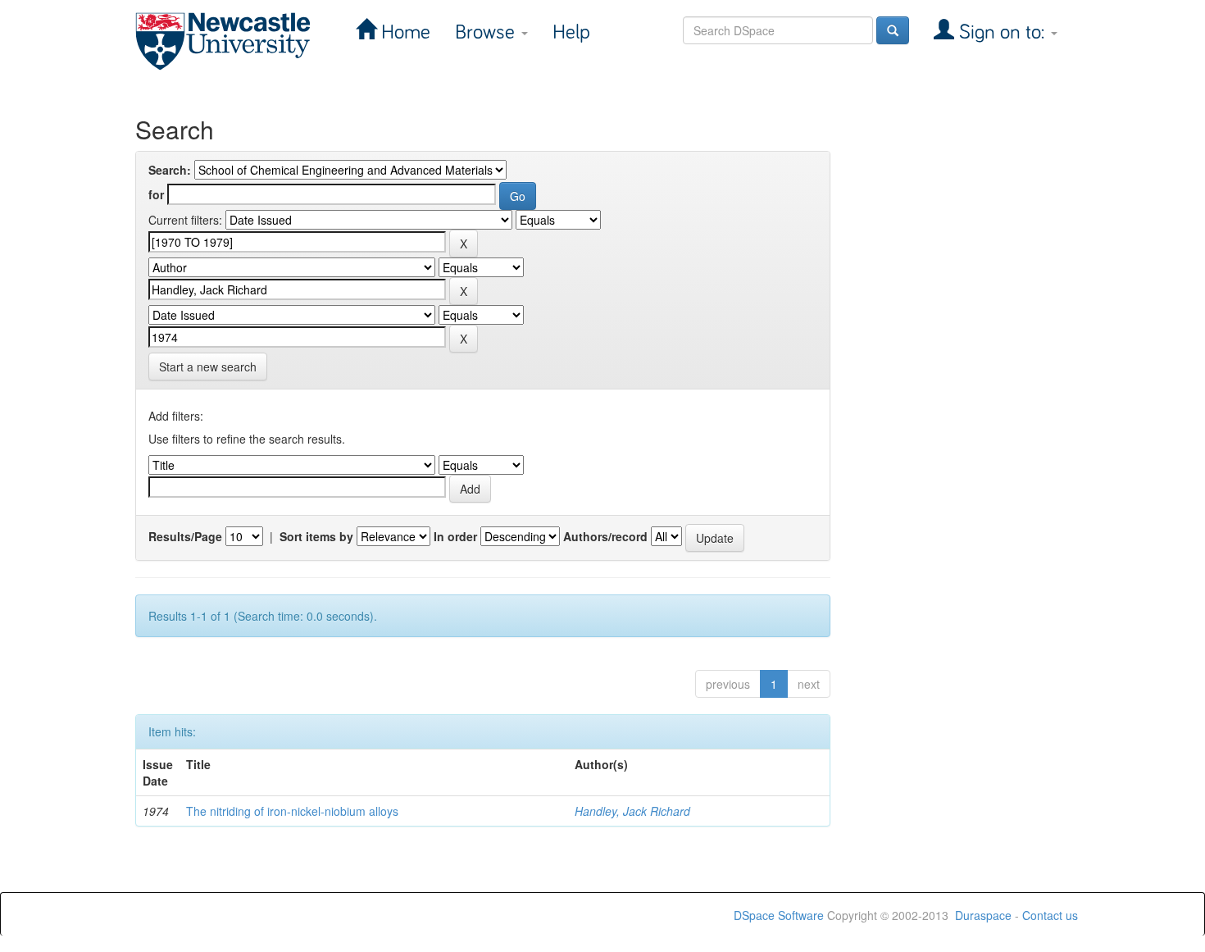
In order (455, 536)
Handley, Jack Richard (632, 811)
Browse (487, 32)
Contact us (1050, 915)
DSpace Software (779, 915)
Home (403, 32)
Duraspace (983, 915)
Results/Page (185, 536)
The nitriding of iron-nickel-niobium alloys (292, 811)
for (156, 194)
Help (571, 32)
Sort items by (316, 536)
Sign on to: (1001, 32)
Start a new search (208, 366)
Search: (169, 170)
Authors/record (605, 536)
